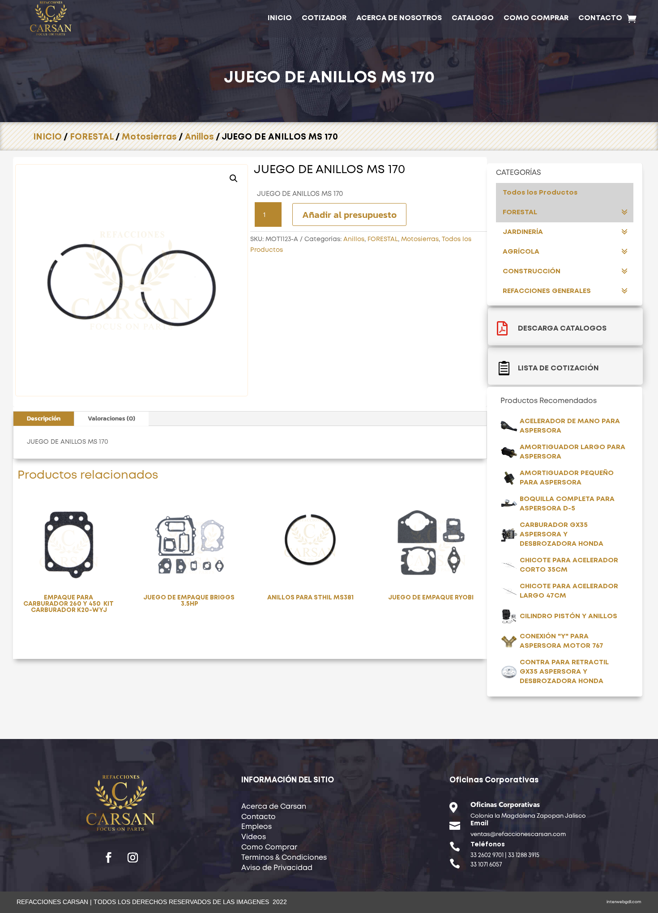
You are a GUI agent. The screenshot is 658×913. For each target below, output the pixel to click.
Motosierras (149, 137)
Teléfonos (487, 844)
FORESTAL (92, 137)
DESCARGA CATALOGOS (562, 328)
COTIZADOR (324, 18)
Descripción (43, 418)
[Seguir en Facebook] (108, 857)
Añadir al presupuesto (349, 214)
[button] (234, 178)
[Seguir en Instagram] (133, 857)
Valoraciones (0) (111, 418)
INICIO (280, 18)
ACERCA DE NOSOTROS (399, 18)
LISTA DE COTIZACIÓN (558, 368)
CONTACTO (600, 18)
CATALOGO (473, 18)
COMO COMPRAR (536, 18)
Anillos (199, 137)
